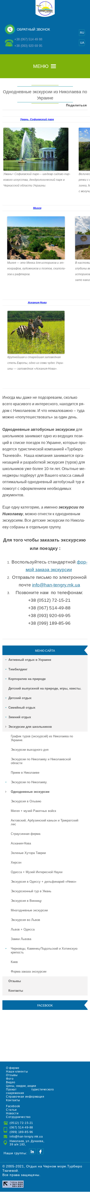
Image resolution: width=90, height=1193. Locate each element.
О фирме (12, 1068)
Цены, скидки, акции (21, 1086)
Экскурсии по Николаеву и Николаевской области (41, 761)
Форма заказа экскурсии (28, 971)
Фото (9, 1078)
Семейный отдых (21, 707)
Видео (10, 1082)
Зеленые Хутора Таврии (28, 853)
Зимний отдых (19, 717)
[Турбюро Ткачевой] (45, 16)
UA (82, 42)
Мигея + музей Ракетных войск (33, 811)
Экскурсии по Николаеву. (29, 782)
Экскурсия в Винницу (26, 901)
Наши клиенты (17, 1071)
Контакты (15, 990)
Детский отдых (19, 698)
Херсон (16, 862)
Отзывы (14, 981)
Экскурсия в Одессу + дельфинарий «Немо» (43, 881)
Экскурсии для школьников (30, 726)
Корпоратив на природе (27, 679)
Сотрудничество (18, 1117)
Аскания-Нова (21, 843)
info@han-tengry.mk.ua (56, 584)
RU (82, 32)
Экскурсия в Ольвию (26, 801)
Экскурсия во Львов (25, 920)
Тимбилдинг (17, 669)
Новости (12, 1113)
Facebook (13, 1106)
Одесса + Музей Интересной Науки (36, 872)
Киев (14, 962)
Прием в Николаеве (25, 772)
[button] (40, 66)
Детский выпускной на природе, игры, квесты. (44, 688)
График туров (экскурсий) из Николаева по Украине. (42, 738)
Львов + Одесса (23, 929)
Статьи (11, 1109)
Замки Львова (21, 939)
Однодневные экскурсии (30, 792)
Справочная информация (25, 1096)
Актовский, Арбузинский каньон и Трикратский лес (44, 822)
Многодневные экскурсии (29, 910)
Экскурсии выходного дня (29, 749)
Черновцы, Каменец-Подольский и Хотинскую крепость (44, 950)
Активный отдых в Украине (29, 660)
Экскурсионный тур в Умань (31, 891)
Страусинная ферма (25, 834)
